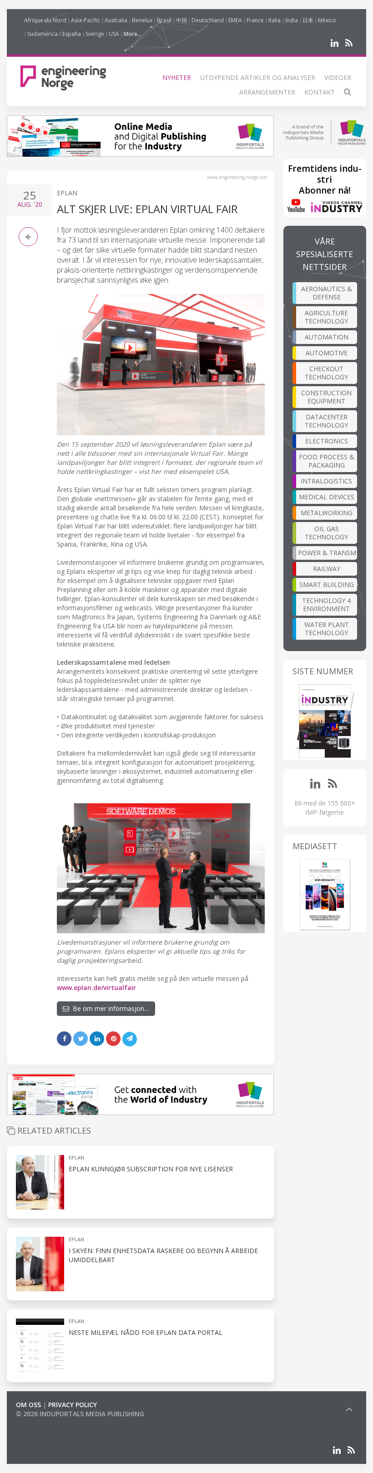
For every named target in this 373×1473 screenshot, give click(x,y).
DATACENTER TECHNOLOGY (326, 421)
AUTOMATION (326, 337)
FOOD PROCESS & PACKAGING (326, 461)
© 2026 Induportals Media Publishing (80, 1413)
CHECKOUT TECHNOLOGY (326, 372)
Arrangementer (267, 92)
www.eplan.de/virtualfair (96, 987)
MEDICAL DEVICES (326, 497)
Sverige (95, 34)
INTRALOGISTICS (326, 481)
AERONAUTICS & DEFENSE (326, 292)
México (327, 20)
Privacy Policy (72, 1404)
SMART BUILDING (326, 584)
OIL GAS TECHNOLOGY (326, 532)
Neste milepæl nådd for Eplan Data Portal (145, 1332)
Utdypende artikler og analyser (257, 77)
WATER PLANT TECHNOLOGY (326, 628)
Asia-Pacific (85, 20)
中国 (181, 20)
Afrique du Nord (45, 20)
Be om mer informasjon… (109, 1008)
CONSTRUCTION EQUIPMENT (326, 396)
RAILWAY (326, 568)
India (291, 20)
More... (132, 34)
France (255, 20)
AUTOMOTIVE (327, 352)
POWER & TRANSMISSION (328, 552)
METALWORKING (327, 512)
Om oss (28, 1404)
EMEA (235, 20)
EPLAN (67, 193)
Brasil (164, 20)
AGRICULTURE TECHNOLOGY (326, 317)
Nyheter (176, 77)
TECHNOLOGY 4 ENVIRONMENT (326, 604)
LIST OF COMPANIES (47, 1422)
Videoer (337, 77)
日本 (307, 20)
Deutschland (208, 20)
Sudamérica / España (54, 34)
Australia (116, 20)
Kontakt (319, 92)
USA (114, 34)
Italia (274, 20)
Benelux (142, 20)
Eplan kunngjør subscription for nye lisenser (151, 1168)
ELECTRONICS (326, 441)
